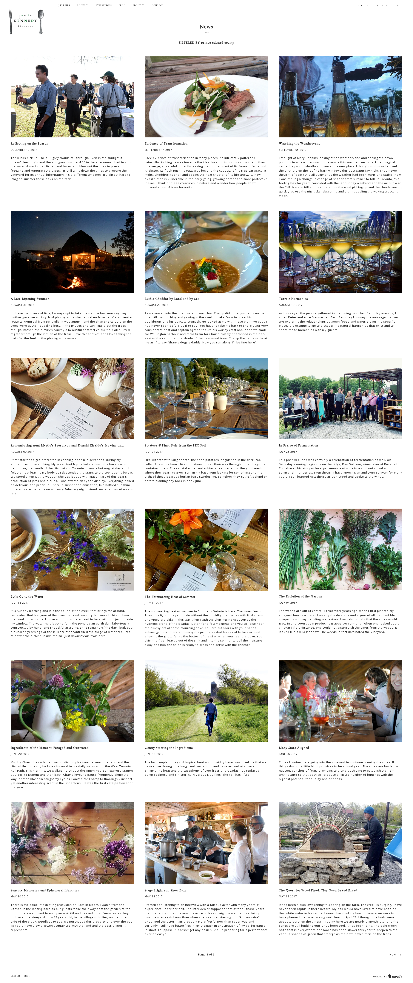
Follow (382, 5)
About (137, 5)
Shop (27, 975)
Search (15, 975)
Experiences (104, 5)
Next (393, 954)
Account (364, 5)
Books (81, 5)
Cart (398, 5)
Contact (158, 5)
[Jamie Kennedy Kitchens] (27, 23)
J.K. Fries (64, 5)
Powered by (380, 976)
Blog (122, 5)
